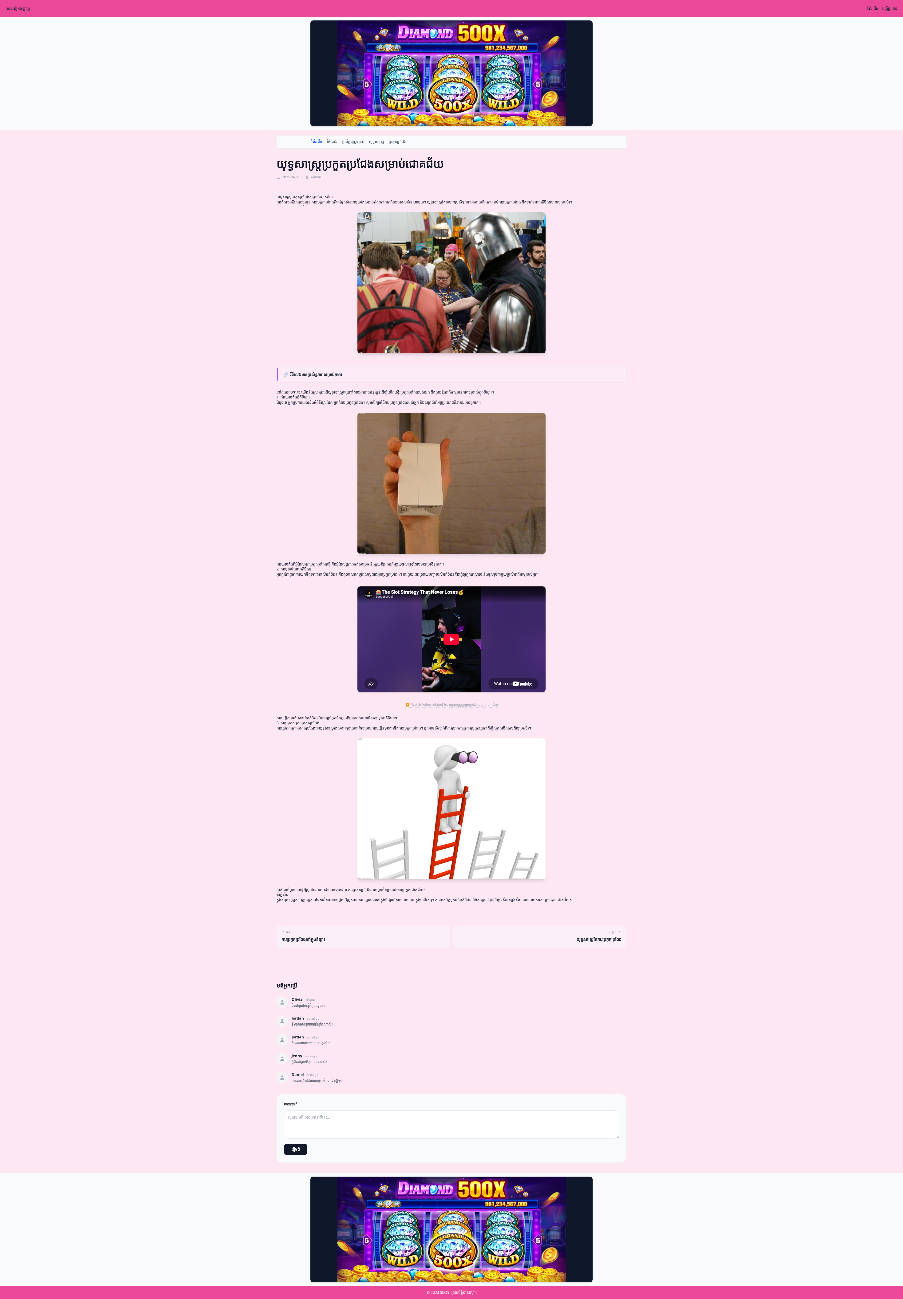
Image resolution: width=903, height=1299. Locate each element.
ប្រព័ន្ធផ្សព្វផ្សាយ (353, 142)
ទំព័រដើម (872, 8)
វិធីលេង (332, 142)
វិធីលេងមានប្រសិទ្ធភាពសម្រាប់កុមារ (312, 374)
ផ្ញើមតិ (296, 1149)
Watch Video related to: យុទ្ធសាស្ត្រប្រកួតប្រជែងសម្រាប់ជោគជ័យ (451, 704)
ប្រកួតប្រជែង (397, 142)
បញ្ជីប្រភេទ (889, 8)
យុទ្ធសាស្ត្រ (376, 142)
